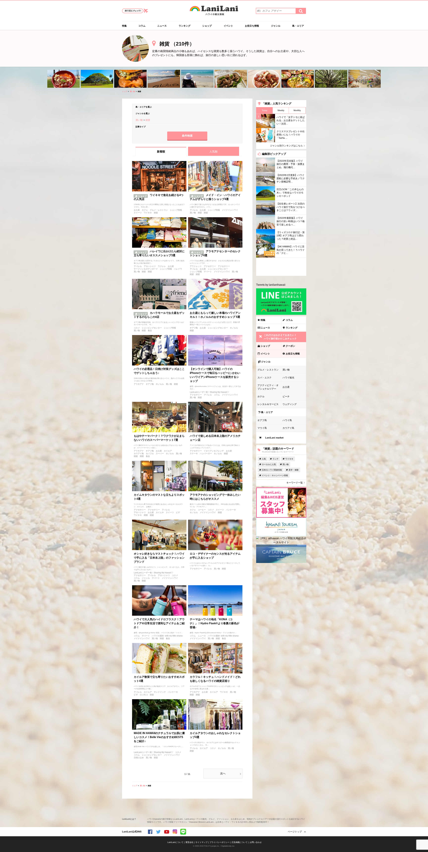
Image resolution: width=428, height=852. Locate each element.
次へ (223, 773)
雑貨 (156, 213)
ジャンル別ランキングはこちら (286, 145)
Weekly (281, 110)
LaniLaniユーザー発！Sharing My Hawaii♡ (209, 392)
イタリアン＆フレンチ (214, 451)
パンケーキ (231, 510)
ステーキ (194, 453)
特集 (124, 25)
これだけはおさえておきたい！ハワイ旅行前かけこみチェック (280, 337)
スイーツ (138, 213)
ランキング (184, 25)
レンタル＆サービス (268, 404)
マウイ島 (262, 428)
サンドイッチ (160, 692)
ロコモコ (144, 695)
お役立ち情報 (252, 25)
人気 (264, 459)
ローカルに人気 (269, 464)
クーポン (290, 346)
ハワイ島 (287, 420)
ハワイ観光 (288, 377)
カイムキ (160, 512)
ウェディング (290, 404)
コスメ (137, 328)
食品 (150, 330)
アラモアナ (139, 384)
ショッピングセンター (218, 269)
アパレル (194, 210)
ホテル (260, 396)
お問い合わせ (256, 842)
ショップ (207, 25)
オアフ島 (194, 328)
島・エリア (298, 25)
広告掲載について (240, 842)
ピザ (178, 512)
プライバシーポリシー (219, 842)
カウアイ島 (139, 453)
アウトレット (196, 266)
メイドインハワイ (230, 210)
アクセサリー (210, 266)
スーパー (160, 453)
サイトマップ (201, 842)
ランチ (276, 459)
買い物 (132, 91)
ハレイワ (178, 269)
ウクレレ (162, 266)
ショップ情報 (176, 210)
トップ (124, 91)
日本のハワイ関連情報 (272, 470)
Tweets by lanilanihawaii (270, 284)
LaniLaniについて (175, 842)
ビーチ (286, 396)
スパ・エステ (264, 377)
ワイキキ (148, 213)
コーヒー (202, 510)
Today (264, 110)
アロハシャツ (150, 266)
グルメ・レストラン (159, 210)
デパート (208, 271)
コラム (141, 25)
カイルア (168, 451)
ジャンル (275, 25)
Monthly (297, 110)
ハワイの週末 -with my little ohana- (167, 636)
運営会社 (189, 842)
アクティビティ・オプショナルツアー (268, 387)
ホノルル (234, 328)
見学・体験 (294, 470)
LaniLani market (274, 437)
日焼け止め (139, 757)
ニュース (162, 25)
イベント (228, 25)
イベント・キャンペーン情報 (275, 475)
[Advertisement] (281, 267)
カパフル (150, 453)
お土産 (137, 210)
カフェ (145, 210)
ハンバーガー (206, 453)
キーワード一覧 (294, 482)
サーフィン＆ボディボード (146, 269)
